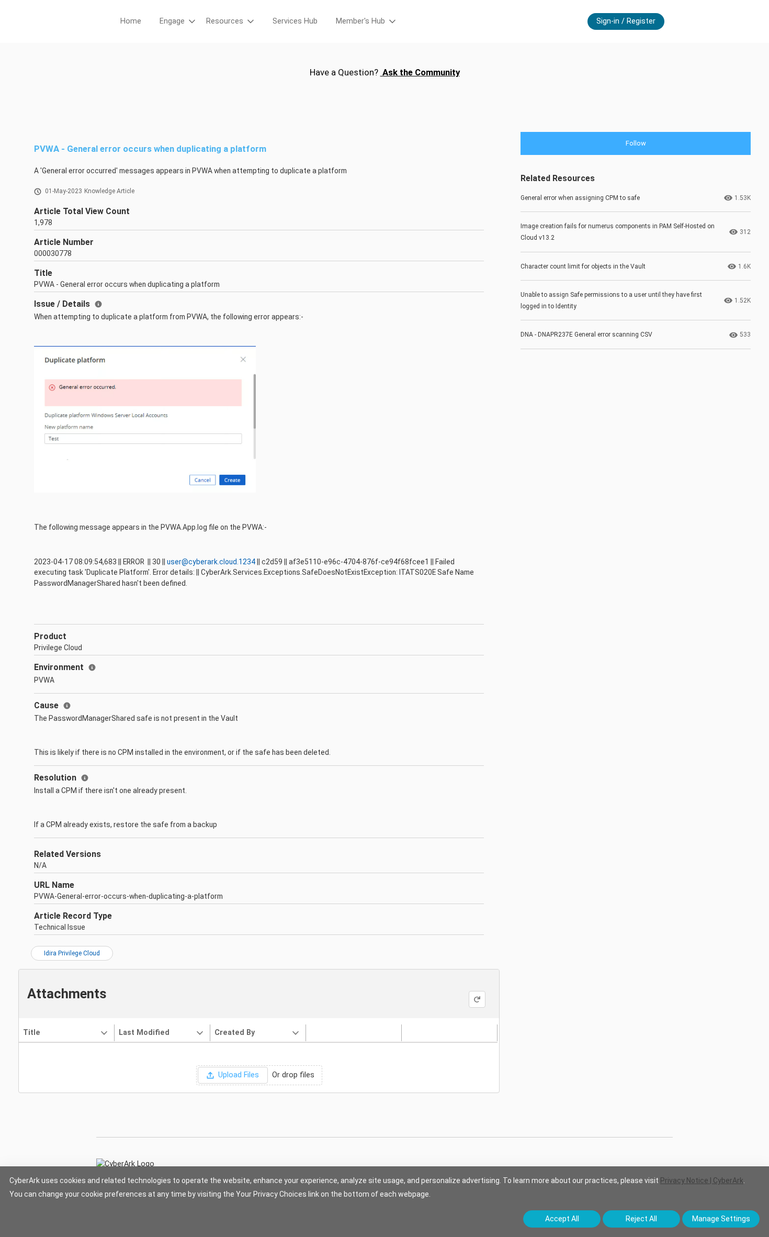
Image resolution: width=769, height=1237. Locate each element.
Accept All (562, 1218)
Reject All (641, 1218)
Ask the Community (420, 72)
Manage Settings (721, 1218)
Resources (224, 21)
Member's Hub (360, 21)
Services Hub (295, 21)
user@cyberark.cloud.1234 (211, 562)
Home (130, 21)
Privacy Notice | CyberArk (701, 1180)
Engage (172, 21)
